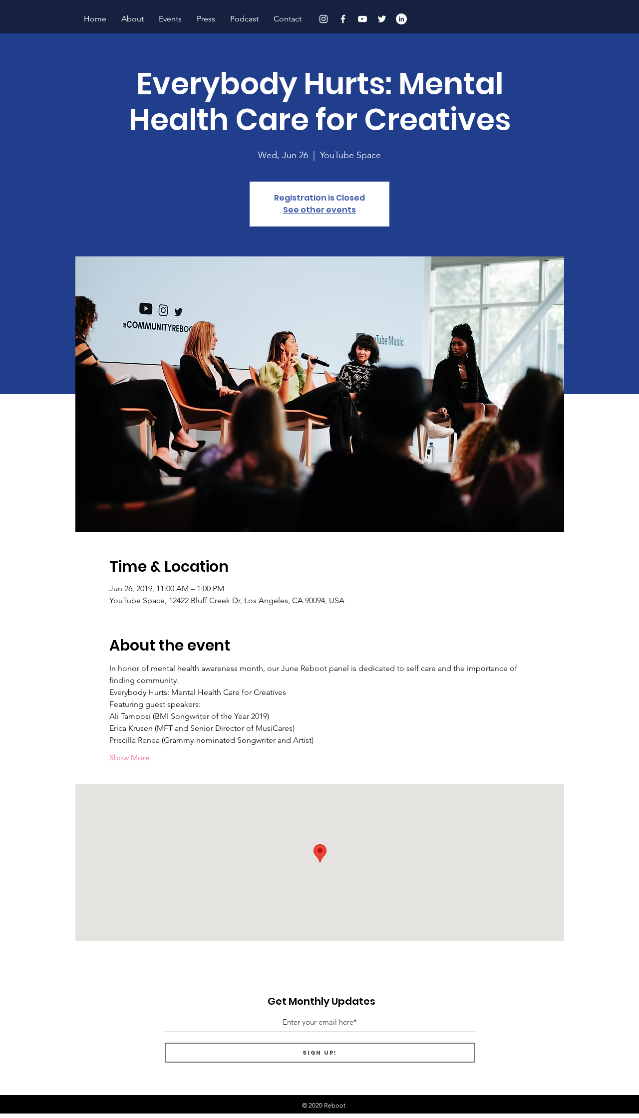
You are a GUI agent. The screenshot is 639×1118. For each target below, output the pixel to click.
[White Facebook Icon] (342, 18)
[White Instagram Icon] (323, 18)
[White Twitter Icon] (381, 18)
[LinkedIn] (401, 18)
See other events (319, 210)
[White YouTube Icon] (362, 18)
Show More (129, 757)
